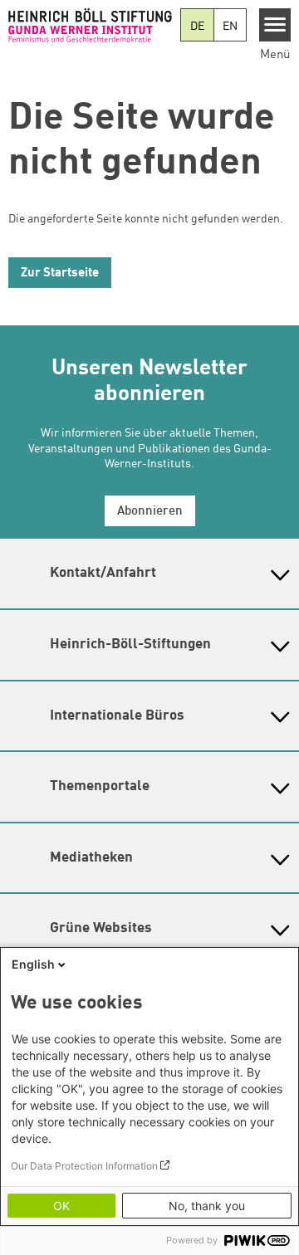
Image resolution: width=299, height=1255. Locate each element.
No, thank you (207, 1206)
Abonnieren (150, 511)
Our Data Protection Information (84, 1166)
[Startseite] (90, 25)
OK (61, 1206)
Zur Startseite (60, 273)
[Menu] (275, 25)
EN (230, 26)
